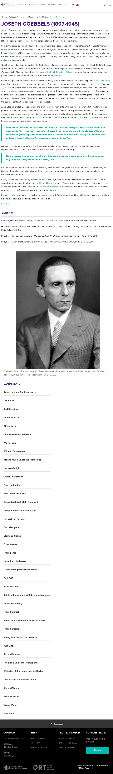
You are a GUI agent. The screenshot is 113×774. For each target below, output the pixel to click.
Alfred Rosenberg (13, 603)
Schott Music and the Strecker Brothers (24, 620)
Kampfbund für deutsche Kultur (20, 510)
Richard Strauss (12, 654)
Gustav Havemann (13, 476)
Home (4, 17)
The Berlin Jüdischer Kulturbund (21, 662)
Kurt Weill (9, 713)
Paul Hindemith (12, 485)
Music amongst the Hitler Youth (20, 569)
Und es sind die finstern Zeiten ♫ (21, 679)
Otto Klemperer (12, 527)
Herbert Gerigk (12, 468)
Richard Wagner (12, 688)
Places (43, 5)
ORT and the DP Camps (68, 743)
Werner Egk (10, 443)
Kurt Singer (9, 645)
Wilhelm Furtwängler (15, 451)
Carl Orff (8, 578)
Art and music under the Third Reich (22, 459)
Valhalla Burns (11, 696)
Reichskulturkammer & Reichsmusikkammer (27, 595)
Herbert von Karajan (14, 519)
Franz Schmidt (11, 611)
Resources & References (57, 5)
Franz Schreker (12, 628)
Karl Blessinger (12, 409)
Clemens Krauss (12, 535)
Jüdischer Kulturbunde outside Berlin (23, 671)
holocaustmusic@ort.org (13, 738)
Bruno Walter (11, 705)
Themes (22, 4)
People (37, 5)
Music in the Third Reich (38, 17)
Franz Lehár (10, 552)
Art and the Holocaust (67, 738)
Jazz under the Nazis (15, 493)
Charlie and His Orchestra (17, 434)
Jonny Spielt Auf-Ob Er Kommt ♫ (21, 502)
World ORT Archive (66, 747)
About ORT (35, 743)
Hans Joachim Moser (15, 561)
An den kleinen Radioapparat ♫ (20, 392)
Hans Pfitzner (11, 586)
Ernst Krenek (10, 544)
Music (31, 5)
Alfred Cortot (10, 426)
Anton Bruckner (12, 417)
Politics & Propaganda (17, 17)
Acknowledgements (39, 747)
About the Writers (38, 738)
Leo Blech (9, 400)
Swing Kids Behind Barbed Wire (20, 637)
